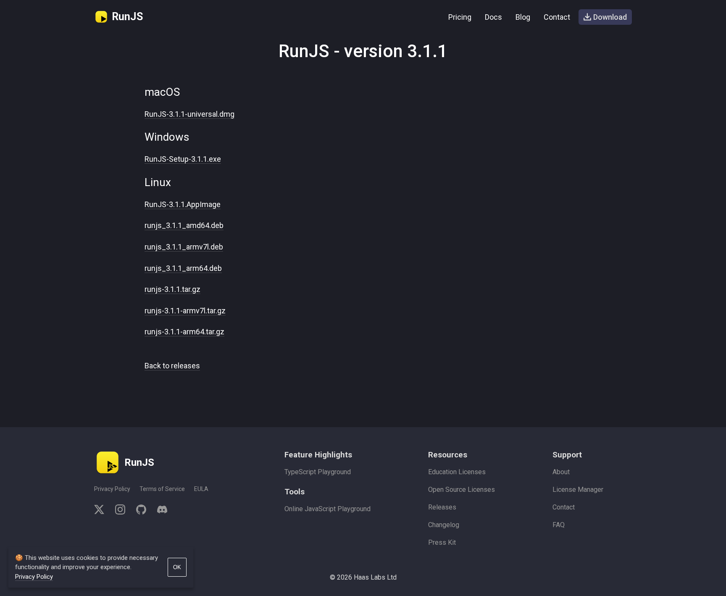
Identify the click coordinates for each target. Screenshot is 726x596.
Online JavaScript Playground (327, 509)
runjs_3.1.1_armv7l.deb (184, 246)
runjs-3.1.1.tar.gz (172, 289)
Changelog (443, 525)
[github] (141, 511)
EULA (201, 489)
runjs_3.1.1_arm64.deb (183, 268)
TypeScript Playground (317, 472)
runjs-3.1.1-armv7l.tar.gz (185, 310)
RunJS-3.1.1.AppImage (183, 204)
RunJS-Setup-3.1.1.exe (183, 159)
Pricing (459, 17)
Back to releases (172, 365)
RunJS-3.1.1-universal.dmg (189, 114)
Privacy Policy (112, 489)
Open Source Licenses (461, 490)
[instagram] (120, 511)
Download (610, 17)
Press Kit (442, 542)
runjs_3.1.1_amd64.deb (184, 225)
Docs (493, 17)
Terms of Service (162, 489)
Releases (442, 507)
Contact (557, 17)
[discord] (159, 511)
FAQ (558, 525)
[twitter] (102, 511)
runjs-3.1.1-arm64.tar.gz (184, 331)
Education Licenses (457, 472)
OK (177, 567)
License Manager (577, 490)
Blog (523, 17)
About (561, 472)
